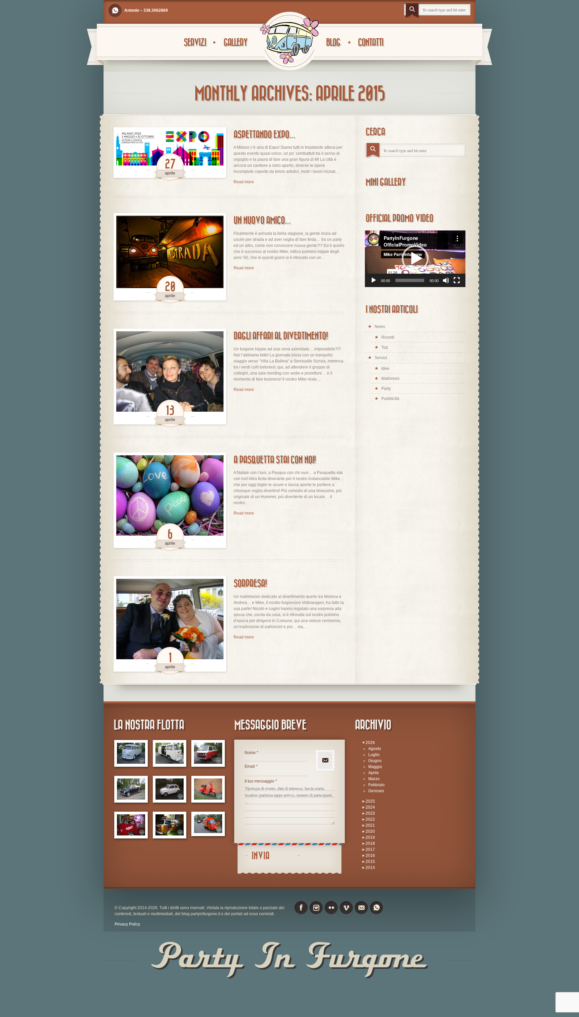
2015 (370, 861)
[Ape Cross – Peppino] (208, 824)
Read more (244, 182)
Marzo (374, 778)
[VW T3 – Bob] (208, 753)
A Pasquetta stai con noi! (275, 460)
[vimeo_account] (346, 907)
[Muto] (446, 280)
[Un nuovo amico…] (170, 256)
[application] (415, 258)
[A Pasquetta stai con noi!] (170, 500)
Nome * (251, 752)
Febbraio (376, 785)
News (380, 326)
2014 (370, 867)
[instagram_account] (316, 907)
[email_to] (361, 907)
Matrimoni (390, 378)
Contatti (370, 42)
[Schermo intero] (456, 280)
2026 (370, 742)
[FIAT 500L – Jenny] (169, 789)
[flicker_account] (331, 907)
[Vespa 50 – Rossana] (208, 789)
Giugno (375, 760)
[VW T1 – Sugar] (131, 753)
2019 (370, 837)
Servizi (195, 42)
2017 (370, 849)
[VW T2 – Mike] (169, 753)
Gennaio (376, 791)
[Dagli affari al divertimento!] (170, 376)
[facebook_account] (301, 907)
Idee (385, 368)
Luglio (374, 754)
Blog (333, 42)
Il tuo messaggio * (261, 781)
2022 (370, 819)
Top (384, 347)
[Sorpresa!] (170, 624)
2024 (370, 807)
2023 (370, 813)
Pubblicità (390, 398)
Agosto (374, 748)
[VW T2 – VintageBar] (169, 825)
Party (386, 388)
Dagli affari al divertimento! (281, 336)
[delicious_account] (115, 10)
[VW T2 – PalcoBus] (131, 825)
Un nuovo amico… (262, 220)
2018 (370, 843)
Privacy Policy (127, 924)
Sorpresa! (250, 583)
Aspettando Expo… (264, 134)
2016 (370, 855)
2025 (370, 801)
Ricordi (387, 337)
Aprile (373, 772)
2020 (370, 831)
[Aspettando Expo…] (170, 152)
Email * (251, 766)
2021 (370, 825)
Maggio (375, 766)
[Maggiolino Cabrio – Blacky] (131, 789)
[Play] (373, 280)
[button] (415, 258)
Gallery (235, 42)
